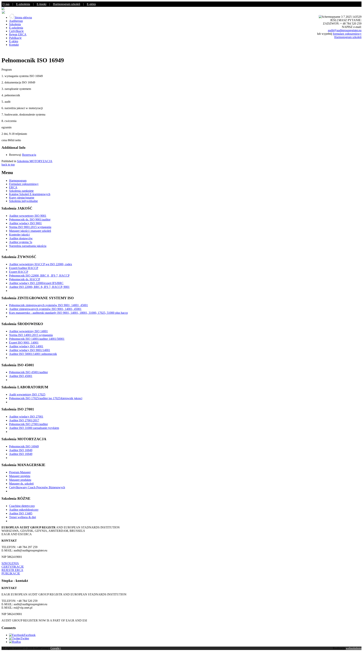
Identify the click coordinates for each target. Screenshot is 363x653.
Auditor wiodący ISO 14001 (26, 346)
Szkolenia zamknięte (21, 190)
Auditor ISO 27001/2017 (24, 420)
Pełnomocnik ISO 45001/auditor (28, 372)
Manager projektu (19, 476)
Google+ (55, 648)
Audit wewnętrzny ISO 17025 (27, 394)
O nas (5, 4)
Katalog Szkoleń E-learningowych (29, 194)
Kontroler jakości (19, 234)
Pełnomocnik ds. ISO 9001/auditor (29, 219)
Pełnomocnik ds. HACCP (24, 279)
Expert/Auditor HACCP (23, 268)
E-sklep (91, 4)
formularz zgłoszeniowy (347, 33)
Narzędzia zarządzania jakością (27, 245)
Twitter (25, 638)
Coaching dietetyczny (22, 505)
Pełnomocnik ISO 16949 (24, 446)
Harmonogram (17, 180)
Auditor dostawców (21, 238)
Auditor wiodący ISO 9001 (25, 223)
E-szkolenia (23, 4)
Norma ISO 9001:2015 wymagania (30, 227)
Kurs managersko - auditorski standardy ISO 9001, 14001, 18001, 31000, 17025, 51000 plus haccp (68, 312)
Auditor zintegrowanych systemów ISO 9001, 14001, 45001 (45, 309)
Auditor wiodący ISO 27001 (26, 416)
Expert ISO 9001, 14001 (24, 342)
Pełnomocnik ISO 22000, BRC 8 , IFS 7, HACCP (39, 275)
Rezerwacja (29, 154)
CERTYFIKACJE (13, 566)
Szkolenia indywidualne (23, 201)
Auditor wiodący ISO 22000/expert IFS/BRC (36, 283)
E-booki (41, 4)
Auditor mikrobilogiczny (24, 509)
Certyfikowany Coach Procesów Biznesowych (37, 487)
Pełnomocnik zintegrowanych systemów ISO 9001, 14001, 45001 (48, 305)
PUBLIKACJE (11, 573)
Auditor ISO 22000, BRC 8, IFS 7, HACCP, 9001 (39, 286)
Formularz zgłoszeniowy (24, 184)
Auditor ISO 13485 (20, 513)
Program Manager (20, 472)
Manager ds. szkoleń (21, 483)
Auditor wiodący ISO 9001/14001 (29, 350)
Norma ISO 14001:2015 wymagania (31, 335)
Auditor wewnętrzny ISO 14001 (28, 331)
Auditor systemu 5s (20, 242)
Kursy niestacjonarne (21, 197)
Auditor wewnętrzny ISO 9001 (27, 215)
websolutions (353, 648)
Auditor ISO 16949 (20, 450)
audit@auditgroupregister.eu (344, 30)
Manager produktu (20, 479)
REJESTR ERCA (12, 570)
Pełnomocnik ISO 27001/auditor (28, 424)
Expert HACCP (18, 271)
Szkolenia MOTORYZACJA (34, 161)
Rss (18, 641)
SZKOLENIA (10, 563)
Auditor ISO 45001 (20, 376)
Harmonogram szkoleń (66, 4)
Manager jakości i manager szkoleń (30, 230)
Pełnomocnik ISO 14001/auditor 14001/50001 (36, 338)
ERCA (13, 187)
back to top (8, 164)
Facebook (30, 635)
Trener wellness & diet (22, 517)
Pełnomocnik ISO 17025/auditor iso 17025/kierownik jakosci (45, 398)
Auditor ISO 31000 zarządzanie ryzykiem (34, 427)
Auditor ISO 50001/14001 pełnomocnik (33, 353)
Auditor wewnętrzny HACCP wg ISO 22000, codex (40, 264)
